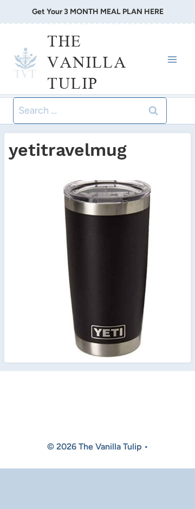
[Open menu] (172, 59)
